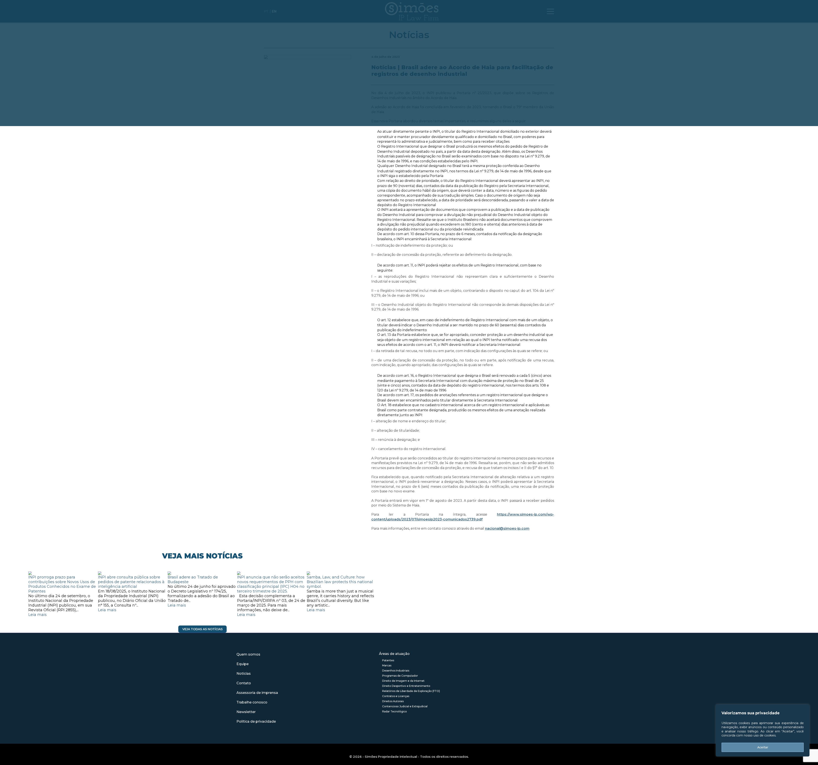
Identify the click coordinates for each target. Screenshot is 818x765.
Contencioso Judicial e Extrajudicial (405, 706)
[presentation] (25, 602)
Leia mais (37, 614)
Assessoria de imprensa (257, 693)
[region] (762, 730)
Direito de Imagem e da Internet (403, 680)
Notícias (243, 674)
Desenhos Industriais (395, 670)
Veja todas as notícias (202, 629)
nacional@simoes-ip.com (507, 528)
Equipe (242, 664)
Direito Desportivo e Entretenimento (406, 685)
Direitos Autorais (393, 701)
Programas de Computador (400, 675)
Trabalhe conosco (251, 702)
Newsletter (246, 712)
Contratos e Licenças (395, 696)
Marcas (386, 665)
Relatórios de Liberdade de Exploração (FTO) (411, 691)
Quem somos (248, 654)
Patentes (388, 660)
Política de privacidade (256, 721)
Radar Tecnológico (394, 711)
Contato (243, 683)
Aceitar (762, 747)
